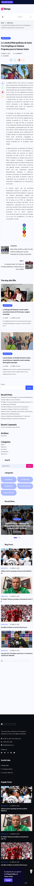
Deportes (3, 447)
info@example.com (8, 745)
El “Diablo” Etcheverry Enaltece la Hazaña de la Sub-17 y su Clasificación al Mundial (17, 403)
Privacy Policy (11, 874)
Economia (4, 449)
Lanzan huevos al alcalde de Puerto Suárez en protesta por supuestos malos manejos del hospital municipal (17, 360)
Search (30, 466)
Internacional (4, 451)
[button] (15, 537)
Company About (7, 769)
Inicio (2, 23)
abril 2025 (4, 436)
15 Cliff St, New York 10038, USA (11, 739)
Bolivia (3, 444)
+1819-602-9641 (7, 742)
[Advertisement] (24, 8)
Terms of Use (8, 876)
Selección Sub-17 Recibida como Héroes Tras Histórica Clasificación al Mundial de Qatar (16, 413)
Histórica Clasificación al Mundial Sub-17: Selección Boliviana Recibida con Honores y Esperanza (15, 417)
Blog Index (5, 765)
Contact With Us (7, 773)
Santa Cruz (10, 23)
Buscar (3, 384)
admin (6, 318)
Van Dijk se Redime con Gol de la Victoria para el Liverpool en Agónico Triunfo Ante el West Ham (14, 408)
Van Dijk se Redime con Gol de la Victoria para (14, 627)
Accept (8, 880)
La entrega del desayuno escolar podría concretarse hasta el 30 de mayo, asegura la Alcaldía (16, 312)
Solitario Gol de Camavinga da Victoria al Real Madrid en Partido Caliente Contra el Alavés (17, 399)
